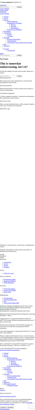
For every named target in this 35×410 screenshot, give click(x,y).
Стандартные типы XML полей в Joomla (19, 42)
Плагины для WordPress (14, 29)
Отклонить (10, 407)
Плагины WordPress (10, 281)
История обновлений (10, 299)
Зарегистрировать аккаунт (8, 396)
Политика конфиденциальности (10, 350)
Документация (11, 41)
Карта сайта (7, 292)
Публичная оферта (9, 289)
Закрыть (2, 390)
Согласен (3, 407)
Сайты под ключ (9, 273)
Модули (13, 25)
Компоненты (15, 28)
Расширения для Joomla (14, 23)
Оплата (9, 34)
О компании (7, 262)
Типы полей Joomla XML (11, 303)
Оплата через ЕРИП (10, 290)
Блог (5, 301)
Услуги (6, 264)
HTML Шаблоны (12, 21)
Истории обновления (13, 39)
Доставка (10, 36)
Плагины (13, 26)
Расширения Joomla (10, 279)
